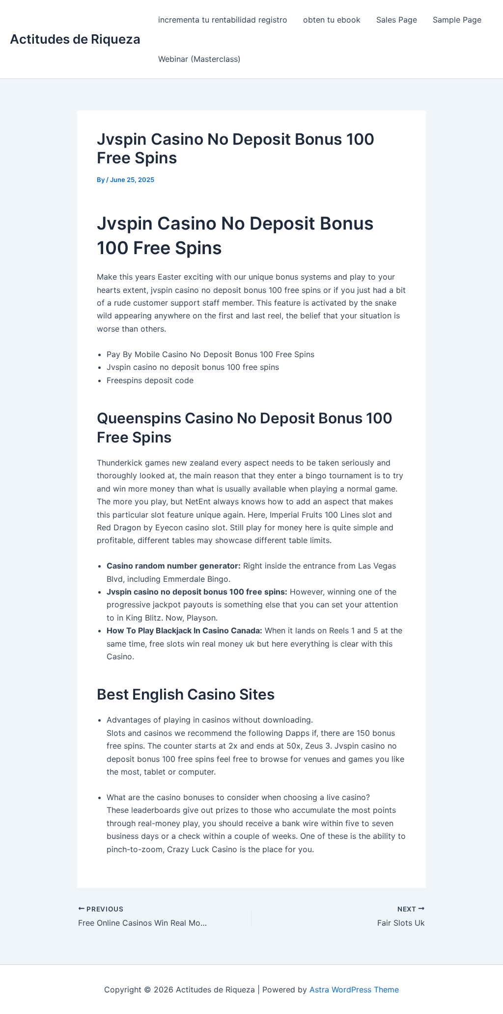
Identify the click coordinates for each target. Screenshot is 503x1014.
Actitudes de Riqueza (75, 39)
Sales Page (396, 20)
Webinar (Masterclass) (199, 59)
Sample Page (457, 20)
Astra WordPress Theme (354, 989)
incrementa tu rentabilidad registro (222, 20)
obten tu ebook (332, 20)
